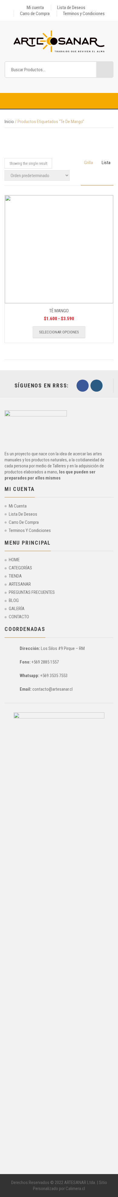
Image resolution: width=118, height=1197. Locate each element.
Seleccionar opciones (59, 332)
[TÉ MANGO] (59, 249)
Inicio (9, 121)
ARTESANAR (20, 584)
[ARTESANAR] (59, 41)
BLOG (14, 600)
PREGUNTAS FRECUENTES (32, 592)
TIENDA (15, 576)
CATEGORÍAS (20, 568)
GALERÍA (17, 608)
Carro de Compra (35, 13)
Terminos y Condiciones (84, 13)
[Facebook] (83, 386)
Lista (106, 162)
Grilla (88, 162)
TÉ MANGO (59, 311)
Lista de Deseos (71, 7)
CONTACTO (19, 616)
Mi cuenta (35, 7)
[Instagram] (96, 386)
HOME (14, 559)
